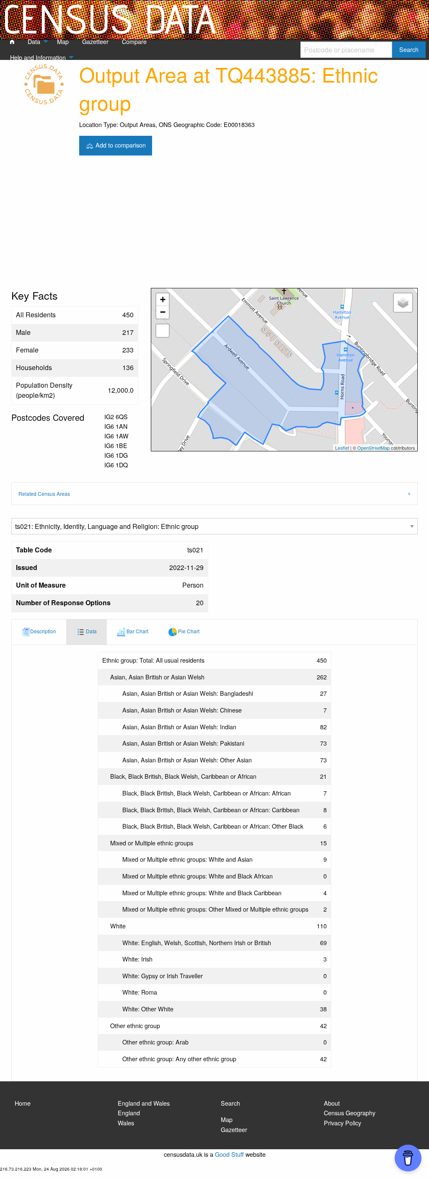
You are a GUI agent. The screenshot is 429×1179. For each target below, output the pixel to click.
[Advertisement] (214, 225)
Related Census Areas (44, 493)
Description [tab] (43, 631)
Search (230, 1103)
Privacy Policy (342, 1122)
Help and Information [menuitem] (38, 57)
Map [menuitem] (63, 41)
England (129, 1112)
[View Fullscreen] (162, 330)
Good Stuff (229, 1154)
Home (23, 1103)
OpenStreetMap (373, 447)
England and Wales (144, 1103)
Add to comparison (120, 144)
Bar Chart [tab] (136, 631)
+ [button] (162, 299)
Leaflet (342, 447)
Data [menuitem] (34, 41)
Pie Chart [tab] (188, 631)
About (332, 1103)
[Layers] (403, 302)
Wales (126, 1122)
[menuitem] (12, 42)
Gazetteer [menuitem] (95, 41)
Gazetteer (234, 1129)
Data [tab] (91, 631)
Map (227, 1119)
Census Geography (349, 1112)
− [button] (162, 312)
